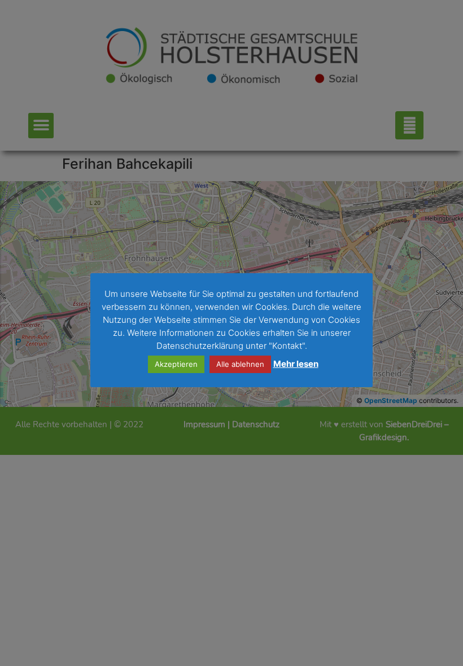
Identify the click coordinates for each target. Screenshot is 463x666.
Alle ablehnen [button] (240, 364)
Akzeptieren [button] (176, 364)
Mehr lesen (295, 363)
